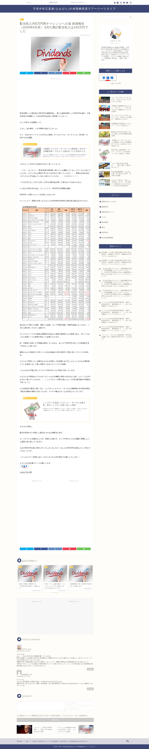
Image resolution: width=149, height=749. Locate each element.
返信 (91, 669)
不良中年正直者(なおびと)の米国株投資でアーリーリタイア (74, 8)
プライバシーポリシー (78, 2)
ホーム (29, 2)
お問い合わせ (53, 2)
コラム (104, 217)
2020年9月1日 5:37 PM (23, 676)
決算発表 (105, 232)
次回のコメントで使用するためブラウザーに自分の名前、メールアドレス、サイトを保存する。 (54, 715)
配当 (22, 19)
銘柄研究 (105, 207)
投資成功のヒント (108, 212)
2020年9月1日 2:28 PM (23, 651)
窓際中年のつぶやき (109, 201)
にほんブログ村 (26, 472)
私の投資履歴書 (107, 237)
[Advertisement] (55, 94)
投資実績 (105, 222)
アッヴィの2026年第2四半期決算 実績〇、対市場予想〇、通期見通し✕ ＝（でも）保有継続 (116, 304)
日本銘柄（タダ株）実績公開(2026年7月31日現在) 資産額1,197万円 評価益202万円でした (116, 254)
